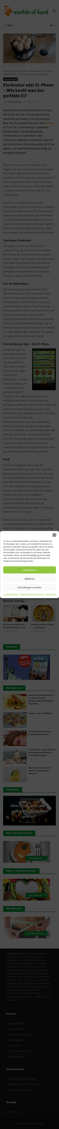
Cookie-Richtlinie (10, 594)
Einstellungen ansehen (29, 587)
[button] (54, 534)
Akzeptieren (29, 570)
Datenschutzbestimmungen (32, 594)
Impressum (51, 594)
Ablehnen (29, 578)
